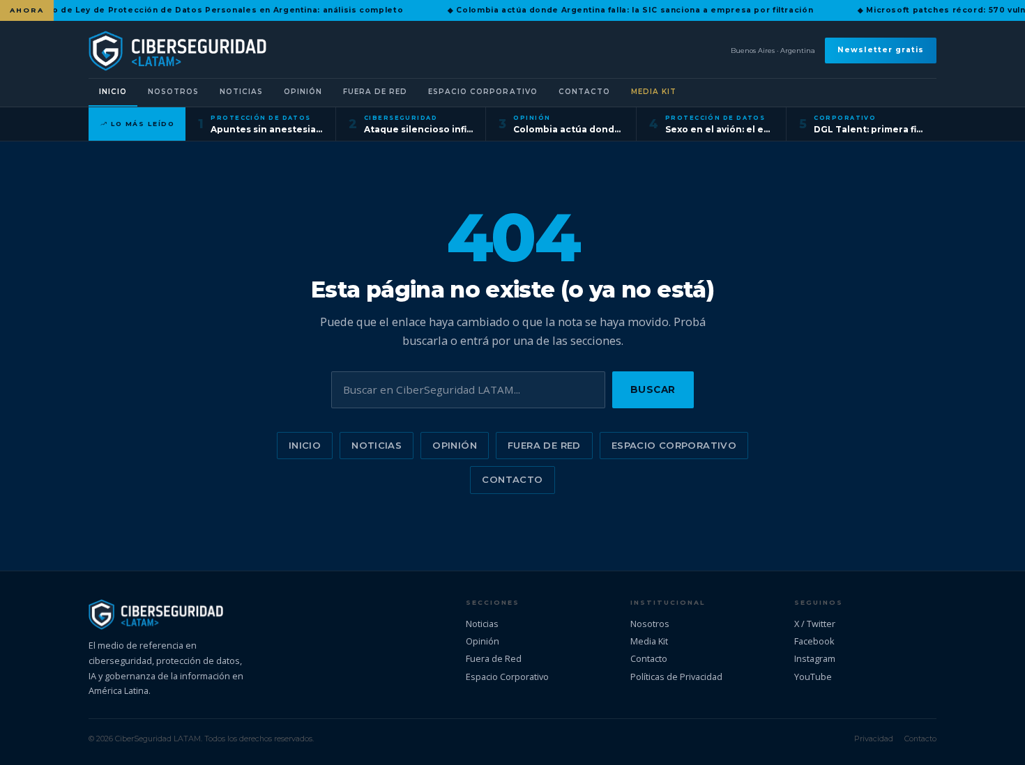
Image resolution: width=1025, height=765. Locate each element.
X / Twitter (814, 623)
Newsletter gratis (880, 50)
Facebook (814, 641)
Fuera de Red (375, 91)
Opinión (303, 91)
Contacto (584, 91)
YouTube (813, 676)
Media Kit (653, 91)
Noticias (241, 91)
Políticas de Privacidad (676, 676)
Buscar (653, 389)
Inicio (113, 91)
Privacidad (873, 738)
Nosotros (173, 91)
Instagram (814, 658)
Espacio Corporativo (482, 91)
